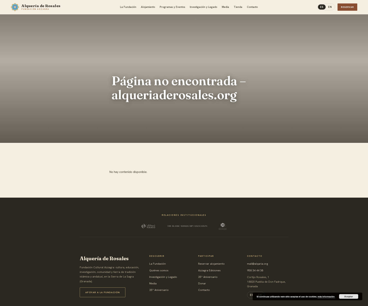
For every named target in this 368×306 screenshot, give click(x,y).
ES (322, 7)
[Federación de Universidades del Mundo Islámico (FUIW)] (222, 226)
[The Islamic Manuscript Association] (187, 226)
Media (153, 283)
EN (330, 7)
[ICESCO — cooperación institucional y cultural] (149, 226)
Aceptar (348, 296)
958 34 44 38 (255, 270)
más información (326, 296)
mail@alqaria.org (257, 263)
